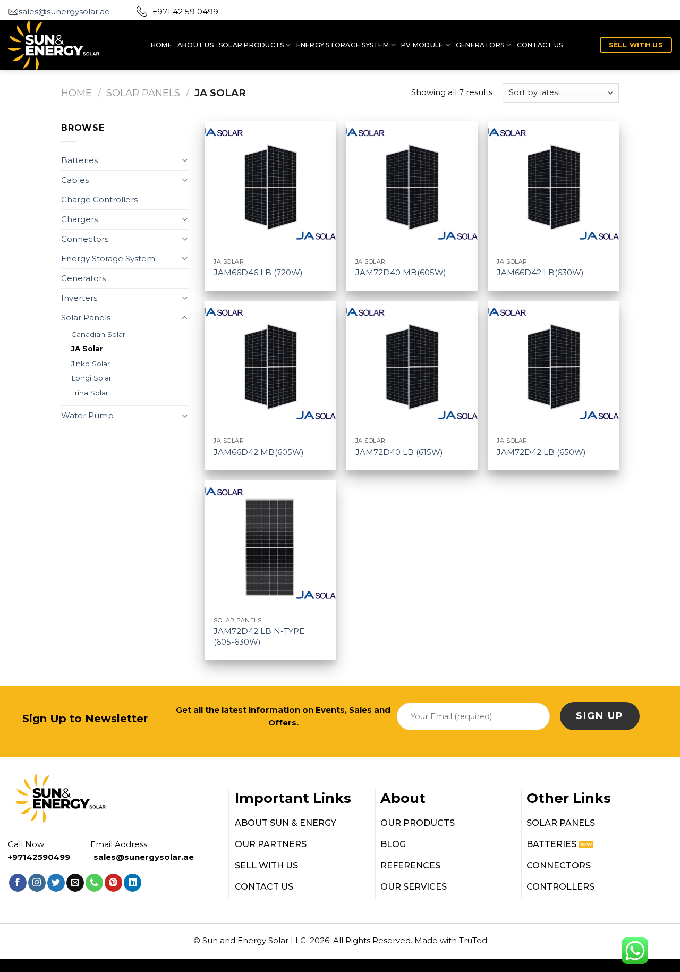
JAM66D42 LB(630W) (540, 272)
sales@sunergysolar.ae (64, 11)
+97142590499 (39, 857)
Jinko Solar (90, 363)
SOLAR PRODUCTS (251, 45)
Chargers (79, 219)
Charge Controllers (99, 200)
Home (76, 93)
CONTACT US (540, 45)
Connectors (84, 239)
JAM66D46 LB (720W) (258, 272)
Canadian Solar (98, 334)
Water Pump (87, 415)
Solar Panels (143, 93)
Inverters (79, 298)
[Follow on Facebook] (18, 883)
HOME (161, 45)
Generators (480, 45)
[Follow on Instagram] (37, 883)
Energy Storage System (342, 45)
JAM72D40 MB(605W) (400, 272)
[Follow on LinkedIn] (132, 883)
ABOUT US (195, 45)
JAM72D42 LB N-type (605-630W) (259, 636)
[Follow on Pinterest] (113, 883)
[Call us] (94, 883)
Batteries (79, 160)
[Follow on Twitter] (56, 883)
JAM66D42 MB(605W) (259, 452)
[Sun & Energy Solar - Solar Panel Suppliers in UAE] (71, 45)
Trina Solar (89, 392)
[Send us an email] (75, 883)
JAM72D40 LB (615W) (399, 452)
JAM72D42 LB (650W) (541, 452)
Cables (75, 180)
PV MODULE (422, 45)
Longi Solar (91, 378)
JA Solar (87, 348)
